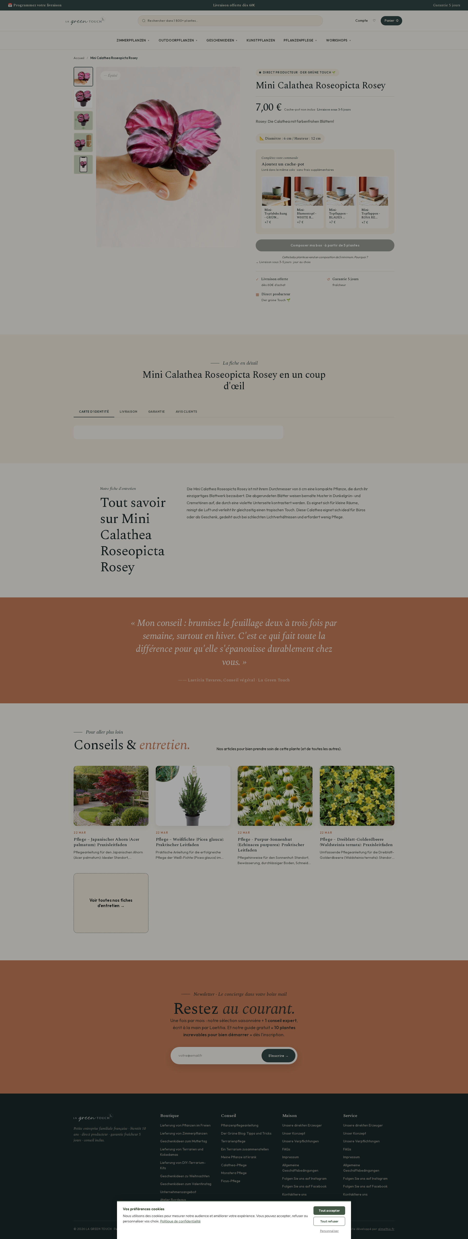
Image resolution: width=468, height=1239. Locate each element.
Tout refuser (329, 1221)
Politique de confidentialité (180, 1221)
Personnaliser (329, 1231)
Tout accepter (329, 1210)
